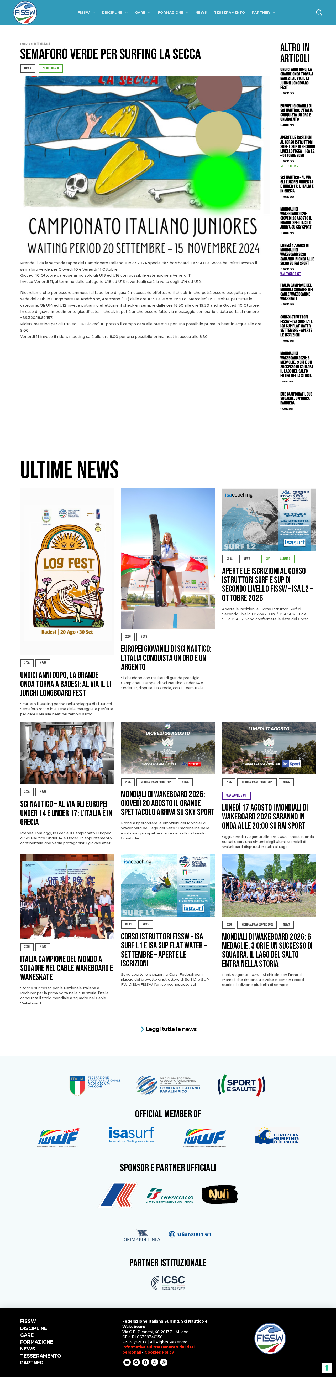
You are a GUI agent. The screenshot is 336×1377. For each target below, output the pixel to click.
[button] (319, 12)
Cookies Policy (159, 1352)
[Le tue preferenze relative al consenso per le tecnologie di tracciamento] (327, 1368)
